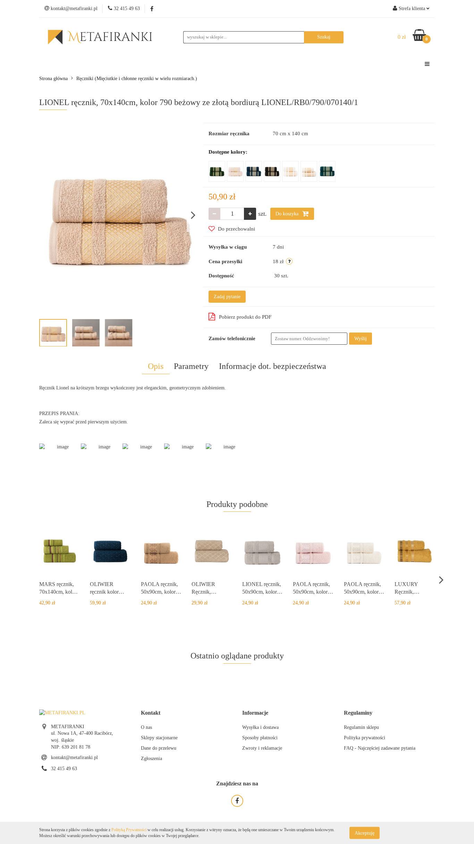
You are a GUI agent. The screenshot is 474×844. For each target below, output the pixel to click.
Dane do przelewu (158, 748)
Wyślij (360, 338)
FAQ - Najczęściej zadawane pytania (379, 748)
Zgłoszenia (151, 758)
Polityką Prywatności (128, 829)
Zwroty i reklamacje (262, 748)
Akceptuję (364, 832)
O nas (146, 727)
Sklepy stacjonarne (159, 737)
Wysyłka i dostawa (260, 727)
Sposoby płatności (260, 737)
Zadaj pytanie (227, 296)
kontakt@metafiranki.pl (74, 757)
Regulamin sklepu (361, 727)
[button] (150, 713)
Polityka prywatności (364, 737)
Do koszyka (288, 213)
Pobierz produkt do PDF (245, 317)
